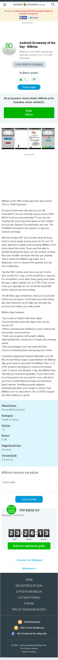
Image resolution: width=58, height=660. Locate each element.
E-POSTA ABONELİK (29, 591)
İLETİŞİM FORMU (29, 597)
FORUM (29, 603)
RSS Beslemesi (32, 622)
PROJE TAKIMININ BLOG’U (29, 609)
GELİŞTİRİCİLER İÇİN (29, 585)
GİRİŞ (29, 579)
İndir (29, 112)
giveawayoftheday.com (35, 645)
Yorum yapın (29, 87)
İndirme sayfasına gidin (29, 546)
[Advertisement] (29, 32)
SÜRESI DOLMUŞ (29, 64)
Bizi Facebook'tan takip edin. (32, 633)
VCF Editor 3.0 (29, 510)
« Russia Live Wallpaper (29, 560)
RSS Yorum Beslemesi (32, 627)
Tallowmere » (29, 568)
